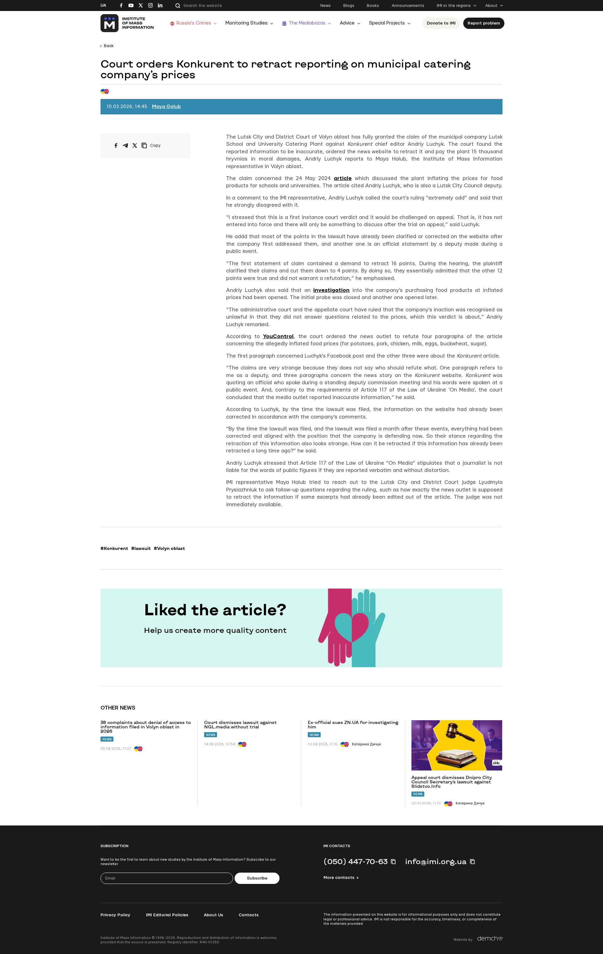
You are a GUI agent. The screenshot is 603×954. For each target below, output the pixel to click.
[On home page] (127, 23)
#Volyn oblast (169, 548)
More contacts (338, 877)
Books (373, 5)
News (325, 5)
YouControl (278, 336)
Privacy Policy (115, 915)
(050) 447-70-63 (355, 861)
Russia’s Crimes (194, 23)
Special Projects (387, 23)
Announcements (408, 5)
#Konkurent (114, 548)
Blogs (348, 5)
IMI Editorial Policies (167, 915)
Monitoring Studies (246, 23)
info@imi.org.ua (436, 861)
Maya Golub (166, 106)
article (343, 178)
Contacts (248, 915)
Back (109, 46)
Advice (347, 23)
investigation (331, 290)
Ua (103, 5)
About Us (213, 915)
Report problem (484, 23)
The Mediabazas (307, 23)
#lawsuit (141, 548)
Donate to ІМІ (441, 23)
